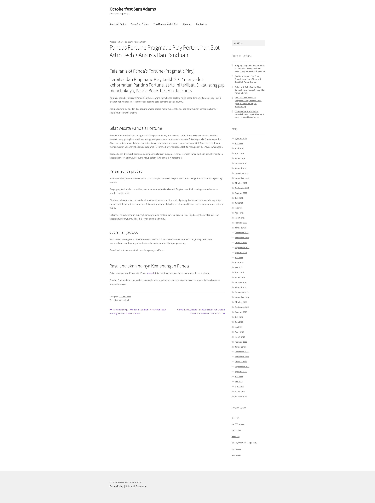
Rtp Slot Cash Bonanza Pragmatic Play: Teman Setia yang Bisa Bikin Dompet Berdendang (248, 102)
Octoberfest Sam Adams (133, 9)
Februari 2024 (241, 282)
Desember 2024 (241, 232)
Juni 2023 (239, 322)
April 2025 (239, 212)
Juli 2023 (239, 317)
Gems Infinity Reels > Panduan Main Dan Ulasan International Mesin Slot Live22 (201, 311)
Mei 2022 (238, 381)
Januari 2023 (240, 347)
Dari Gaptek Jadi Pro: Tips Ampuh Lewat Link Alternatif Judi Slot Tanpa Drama (248, 79)
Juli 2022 (239, 376)
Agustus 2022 (241, 371)
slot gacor (236, 449)
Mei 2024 (238, 267)
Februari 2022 (241, 396)
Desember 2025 (241, 173)
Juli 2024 (239, 257)
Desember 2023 (241, 292)
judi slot (235, 417)
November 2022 (242, 356)
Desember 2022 (241, 351)
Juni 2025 (239, 202)
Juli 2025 (239, 198)
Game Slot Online (140, 24)
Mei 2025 (238, 207)
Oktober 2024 (241, 242)
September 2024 (242, 247)
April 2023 (239, 332)
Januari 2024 (240, 287)
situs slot (151, 273)
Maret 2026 (240, 158)
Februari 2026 (241, 163)
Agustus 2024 (241, 252)
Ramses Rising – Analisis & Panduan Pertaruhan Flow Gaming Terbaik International (138, 311)
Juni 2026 (239, 148)
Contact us (201, 24)
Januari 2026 (240, 168)
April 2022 (239, 386)
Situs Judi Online (118, 24)
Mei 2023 (238, 327)
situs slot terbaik (121, 300)
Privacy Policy (116, 486)
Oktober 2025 (241, 183)
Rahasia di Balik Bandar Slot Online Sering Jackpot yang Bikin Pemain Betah (250, 90)
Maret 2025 (240, 217)
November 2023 (242, 297)
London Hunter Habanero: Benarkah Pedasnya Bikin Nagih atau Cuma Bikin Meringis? (249, 114)
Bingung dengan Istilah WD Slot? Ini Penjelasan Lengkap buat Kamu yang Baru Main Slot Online (250, 68)
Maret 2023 (240, 337)
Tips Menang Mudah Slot (165, 24)
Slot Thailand (125, 296)
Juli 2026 (239, 143)
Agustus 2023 (241, 312)
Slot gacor (236, 455)
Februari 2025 (241, 222)
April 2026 (239, 153)
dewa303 (236, 436)
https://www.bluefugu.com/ (244, 442)
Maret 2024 (240, 277)
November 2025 (242, 178)
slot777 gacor (238, 424)
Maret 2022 (240, 391)
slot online (236, 430)
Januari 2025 (240, 227)
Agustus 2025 (241, 193)
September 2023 (242, 307)
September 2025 (242, 188)
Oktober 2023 (241, 302)
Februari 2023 (241, 342)
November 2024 (242, 237)
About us (187, 24)
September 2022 (242, 366)
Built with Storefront (136, 486)
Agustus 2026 (241, 138)
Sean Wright (140, 41)
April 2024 (239, 272)
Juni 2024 (239, 262)
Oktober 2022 (241, 361)
